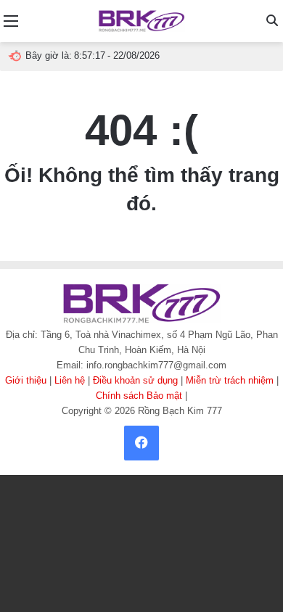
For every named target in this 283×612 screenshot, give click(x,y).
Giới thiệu (25, 380)
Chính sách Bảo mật (139, 395)
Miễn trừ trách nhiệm (230, 380)
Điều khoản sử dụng (135, 380)
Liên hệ (69, 380)
